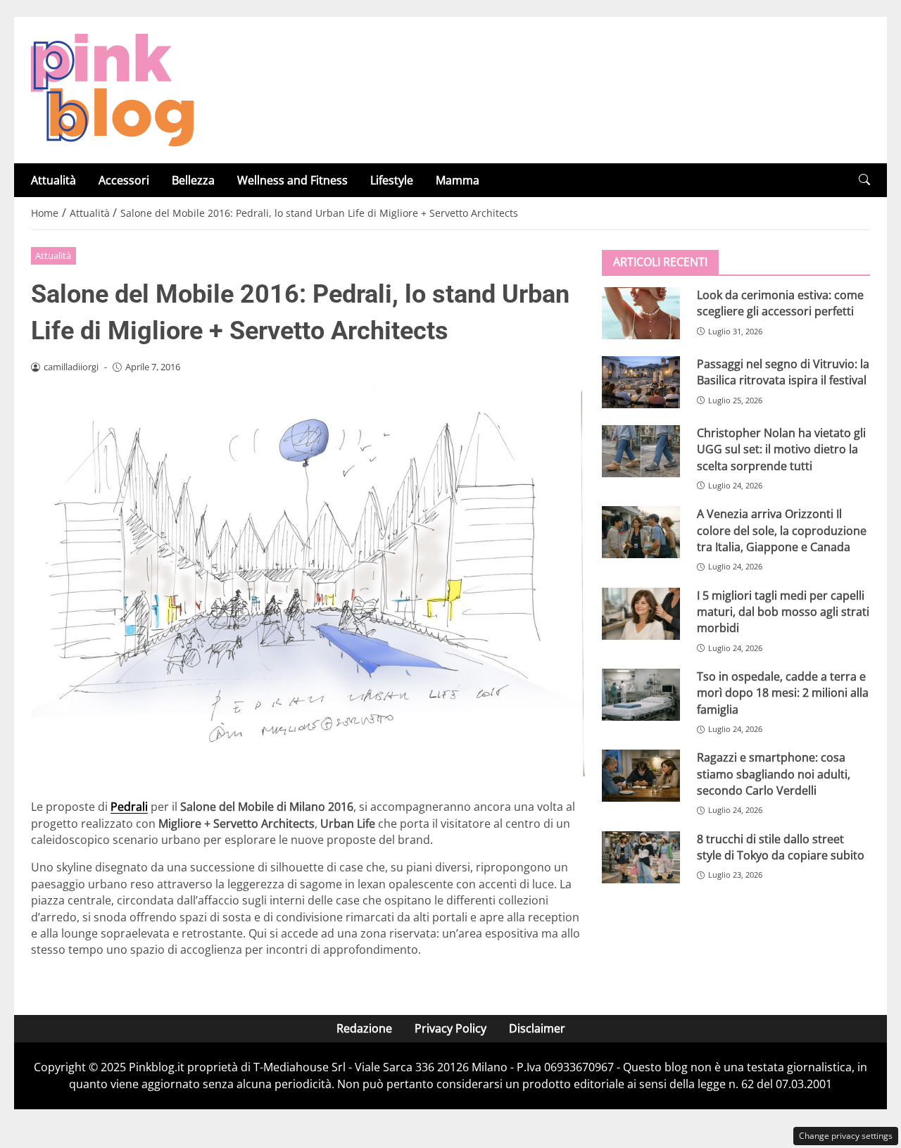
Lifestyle (391, 180)
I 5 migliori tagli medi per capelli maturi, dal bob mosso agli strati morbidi (783, 612)
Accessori (124, 180)
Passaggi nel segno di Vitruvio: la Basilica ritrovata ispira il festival (783, 372)
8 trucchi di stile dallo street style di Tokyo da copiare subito (780, 847)
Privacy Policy (450, 1028)
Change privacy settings (846, 1136)
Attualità (53, 180)
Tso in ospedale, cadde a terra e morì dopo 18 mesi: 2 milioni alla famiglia (783, 693)
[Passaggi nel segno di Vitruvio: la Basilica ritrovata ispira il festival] (641, 382)
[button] (864, 180)
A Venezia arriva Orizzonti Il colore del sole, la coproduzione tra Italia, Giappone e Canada (782, 530)
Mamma (457, 180)
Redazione (364, 1028)
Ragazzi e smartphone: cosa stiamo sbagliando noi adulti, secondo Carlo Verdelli (773, 774)
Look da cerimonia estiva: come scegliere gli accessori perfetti (780, 303)
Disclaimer (537, 1028)
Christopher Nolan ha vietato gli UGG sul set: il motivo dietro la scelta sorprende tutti (781, 449)
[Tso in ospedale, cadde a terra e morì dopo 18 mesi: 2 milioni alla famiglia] (641, 695)
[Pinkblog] (112, 88)
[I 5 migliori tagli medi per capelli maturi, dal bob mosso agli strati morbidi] (641, 614)
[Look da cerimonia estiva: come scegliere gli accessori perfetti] (641, 313)
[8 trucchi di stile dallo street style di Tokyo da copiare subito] (641, 857)
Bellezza (193, 180)
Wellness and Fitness (292, 180)
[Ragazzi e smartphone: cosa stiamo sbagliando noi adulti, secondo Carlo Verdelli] (641, 776)
